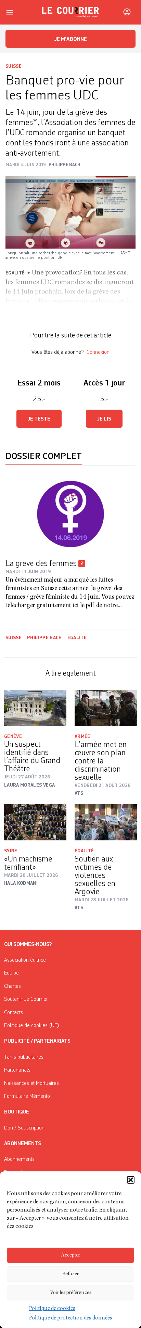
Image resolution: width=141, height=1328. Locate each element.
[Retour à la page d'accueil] (70, 12)
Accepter (70, 1255)
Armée (82, 736)
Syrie (10, 851)
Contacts (13, 1012)
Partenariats (17, 1070)
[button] (130, 1179)
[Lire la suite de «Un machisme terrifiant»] (35, 822)
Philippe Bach (44, 637)
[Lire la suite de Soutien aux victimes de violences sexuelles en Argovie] (106, 822)
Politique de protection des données (70, 1318)
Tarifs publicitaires (23, 1057)
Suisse (13, 66)
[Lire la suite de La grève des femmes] (70, 514)
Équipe (11, 973)
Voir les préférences (70, 1292)
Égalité (77, 637)
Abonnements (19, 1159)
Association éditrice (25, 960)
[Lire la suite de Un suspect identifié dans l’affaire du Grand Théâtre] (35, 708)
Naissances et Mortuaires (31, 1083)
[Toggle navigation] (9, 12)
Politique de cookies (52, 1309)
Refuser (70, 1274)
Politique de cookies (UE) (31, 1025)
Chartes (12, 986)
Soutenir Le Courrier (26, 999)
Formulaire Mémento (27, 1096)
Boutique (16, 1112)
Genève (13, 736)
